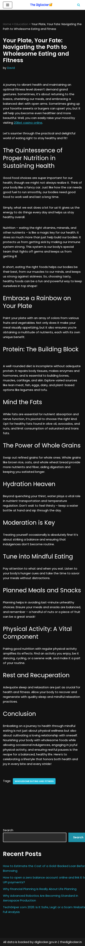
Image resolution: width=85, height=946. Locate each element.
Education (21, 24)
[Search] (78, 4)
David (11, 68)
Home (7, 24)
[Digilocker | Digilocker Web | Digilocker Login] (42, 5)
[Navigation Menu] (7, 5)
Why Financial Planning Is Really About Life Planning (39, 889)
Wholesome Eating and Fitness (34, 781)
